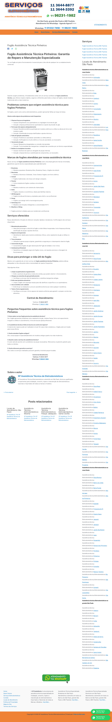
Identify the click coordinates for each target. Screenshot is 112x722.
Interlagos (96, 290)
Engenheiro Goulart (99, 418)
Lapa (94, 535)
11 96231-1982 (43, 304)
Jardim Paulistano (98, 327)
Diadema (96, 668)
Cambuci (96, 98)
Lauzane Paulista (98, 191)
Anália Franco (97, 391)
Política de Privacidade (11, 702)
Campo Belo (97, 274)
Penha (95, 433)
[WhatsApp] (16, 49)
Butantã (95, 504)
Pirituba (95, 561)
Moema (95, 337)
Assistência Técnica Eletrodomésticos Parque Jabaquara (48, 411)
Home (5, 691)
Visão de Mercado (79, 714)
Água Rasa (96, 386)
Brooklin (96, 269)
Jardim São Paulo (98, 186)
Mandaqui (96, 197)
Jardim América (98, 311)
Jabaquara (96, 306)
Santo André (97, 652)
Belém (95, 407)
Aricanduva (96, 397)
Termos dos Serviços (10, 706)
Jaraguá (95, 524)
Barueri (95, 616)
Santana (95, 202)
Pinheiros (96, 556)
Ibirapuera (96, 285)
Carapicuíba (97, 642)
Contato (6, 698)
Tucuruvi (96, 212)
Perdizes (96, 551)
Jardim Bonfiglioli (98, 530)
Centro (95, 103)
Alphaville (96, 626)
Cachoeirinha (97, 165)
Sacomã (95, 347)
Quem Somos (8, 693)
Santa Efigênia (97, 145)
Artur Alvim (96, 402)
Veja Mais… (46, 702)
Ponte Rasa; (97, 439)
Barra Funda (97, 488)
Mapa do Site (8, 704)
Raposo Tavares (98, 572)
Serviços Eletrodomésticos (12, 695)
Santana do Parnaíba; (99, 647)
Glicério (95, 119)
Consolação (97, 109)
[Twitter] (12, 49)
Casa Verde (97, 170)
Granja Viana (97, 514)
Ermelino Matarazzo (99, 423)
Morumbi (96, 342)
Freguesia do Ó (98, 176)
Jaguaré (95, 519)
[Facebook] (8, 49)
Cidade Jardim (97, 279)
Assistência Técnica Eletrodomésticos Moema (31, 411)
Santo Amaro (97, 353)
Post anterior (8, 392)
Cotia (95, 621)
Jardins (95, 332)
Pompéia (96, 566)
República (96, 135)
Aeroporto (96, 253)
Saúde (95, 358)
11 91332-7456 (52, 28)
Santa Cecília (97, 140)
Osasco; (95, 610)
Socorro (95, 363)
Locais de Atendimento (11, 700)
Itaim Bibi (96, 300)
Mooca (95, 428)
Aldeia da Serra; (98, 637)
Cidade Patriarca (98, 412)
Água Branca (97, 477)
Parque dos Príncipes (100, 545)
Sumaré (95, 587)
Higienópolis (97, 114)
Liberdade (96, 124)
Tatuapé (95, 444)
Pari (107, 130)
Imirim (95, 181)
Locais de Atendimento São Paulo (14, 410)
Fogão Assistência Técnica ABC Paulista (94, 46)
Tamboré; (96, 631)
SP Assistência (11, 414)
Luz (107, 127)
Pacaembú (96, 540)
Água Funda (97, 258)
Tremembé (96, 207)
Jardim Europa (97, 316)
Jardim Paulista (98, 321)
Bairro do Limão (98, 483)
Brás (94, 93)
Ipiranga (95, 295)
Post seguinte (72, 392)
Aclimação (96, 77)
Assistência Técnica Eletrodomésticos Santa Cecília (66, 411)
